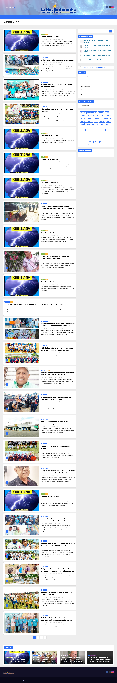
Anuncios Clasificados (85, 86)
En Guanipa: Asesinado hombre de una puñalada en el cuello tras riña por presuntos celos (57, 208)
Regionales (22, 17)
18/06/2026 (45, 377)
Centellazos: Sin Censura (50, 36)
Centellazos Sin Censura (92, 115)
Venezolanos (83, 144)
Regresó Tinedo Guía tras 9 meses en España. (44, 658)
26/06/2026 (8, 306)
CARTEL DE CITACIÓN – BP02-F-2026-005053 (97, 55)
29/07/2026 (45, 62)
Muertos (82, 133)
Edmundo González (106, 118)
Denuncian (83, 118)
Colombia (102, 115)
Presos (96, 138)
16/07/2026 (45, 185)
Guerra (107, 124)
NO (96, 133)
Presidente (90, 138)
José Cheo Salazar (94, 127)
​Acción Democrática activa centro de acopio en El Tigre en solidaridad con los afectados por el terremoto (58, 326)
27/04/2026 (45, 622)
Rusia (108, 138)
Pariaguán (95, 135)
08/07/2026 (45, 211)
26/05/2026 (45, 451)
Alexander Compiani (91, 112)
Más (92, 133)
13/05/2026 (45, 523)
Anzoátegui (101, 112)
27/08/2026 (10, 661)
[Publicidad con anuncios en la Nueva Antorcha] (92, 67)
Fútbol (102, 124)
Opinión (71, 17)
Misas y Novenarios (86, 94)
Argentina (83, 115)
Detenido (89, 118)
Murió (88, 133)
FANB (93, 124)
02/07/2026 (45, 261)
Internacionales (34, 17)
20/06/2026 (45, 352)
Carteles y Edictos (85, 79)
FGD (97, 124)
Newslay (22, 680)
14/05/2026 (45, 499)
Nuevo (101, 133)
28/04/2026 (45, 597)
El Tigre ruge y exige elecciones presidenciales (57, 60)
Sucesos (44, 17)
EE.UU (96, 121)
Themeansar (28, 680)
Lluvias (107, 127)
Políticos (102, 135)
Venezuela (90, 144)
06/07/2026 (45, 235)
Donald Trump (97, 118)
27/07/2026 (45, 113)
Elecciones (102, 121)
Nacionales (12, 17)
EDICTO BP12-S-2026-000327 (92, 59)
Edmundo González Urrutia (86, 121)
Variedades (62, 17)
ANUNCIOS (80, 17)
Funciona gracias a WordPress (10, 680)
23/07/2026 (45, 138)
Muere (108, 130)
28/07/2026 (45, 89)
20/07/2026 (45, 161)
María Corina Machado (100, 130)
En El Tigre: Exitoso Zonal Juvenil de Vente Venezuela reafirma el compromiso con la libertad (56, 620)
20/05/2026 (45, 475)
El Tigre (108, 121)
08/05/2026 (45, 548)
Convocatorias (84, 82)
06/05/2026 (45, 573)
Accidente (83, 112)
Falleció (88, 124)
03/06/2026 (45, 401)
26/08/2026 (65, 661)
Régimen (82, 141)
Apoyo (107, 112)
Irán (81, 127)
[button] (113, 17)
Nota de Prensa (38, 655)
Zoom (47, 34)
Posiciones (83, 138)
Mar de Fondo (89, 130)
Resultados (102, 138)
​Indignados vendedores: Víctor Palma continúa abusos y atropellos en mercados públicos (56, 424)
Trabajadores (90, 141)
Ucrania (102, 141)
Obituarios (83, 92)
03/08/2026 (45, 39)
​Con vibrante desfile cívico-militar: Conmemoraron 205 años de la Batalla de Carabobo (35, 304)
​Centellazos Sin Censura (49, 159)
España (82, 124)
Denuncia (109, 115)
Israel (86, 127)
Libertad (102, 127)
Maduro (82, 130)
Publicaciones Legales (85, 77)
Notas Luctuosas (84, 89)
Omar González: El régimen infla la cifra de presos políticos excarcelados (71, 659)
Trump (96, 141)
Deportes (53, 17)
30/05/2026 (45, 426)
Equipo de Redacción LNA (56, 39)
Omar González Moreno (86, 135)
